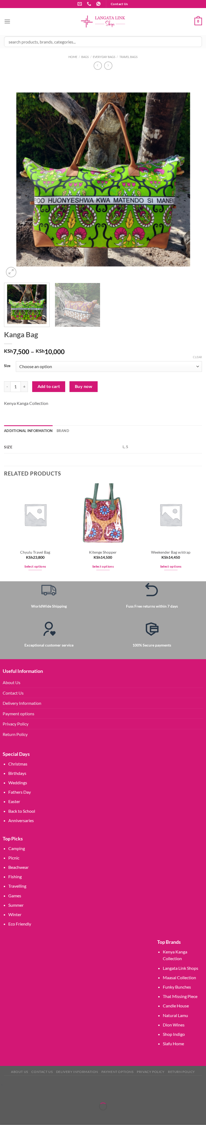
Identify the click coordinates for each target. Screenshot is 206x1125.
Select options (35, 566)
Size (7, 366)
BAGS (85, 57)
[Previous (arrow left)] (5, 1116)
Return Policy (15, 734)
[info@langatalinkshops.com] (80, 4)
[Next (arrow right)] (21, 1116)
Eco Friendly (19, 923)
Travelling (17, 885)
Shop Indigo (174, 1034)
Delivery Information (22, 703)
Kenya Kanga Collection (26, 403)
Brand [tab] (63, 431)
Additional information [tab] (28, 431)
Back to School (21, 811)
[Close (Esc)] (51, 1093)
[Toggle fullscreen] (21, 1093)
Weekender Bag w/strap (170, 552)
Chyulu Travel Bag (35, 552)
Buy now (83, 386)
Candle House (176, 1005)
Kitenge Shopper (103, 552)
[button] (1, 1084)
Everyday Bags (104, 57)
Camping (16, 848)
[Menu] (7, 21)
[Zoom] (11, 272)
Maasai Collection (179, 977)
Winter (14, 914)
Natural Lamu (175, 1015)
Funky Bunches (177, 986)
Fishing (15, 876)
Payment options (18, 713)
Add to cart (49, 386)
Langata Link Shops (180, 968)
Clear (197, 357)
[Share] (36, 1093)
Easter (14, 801)
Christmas (17, 763)
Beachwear (18, 867)
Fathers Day (19, 791)
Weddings (17, 782)
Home (72, 57)
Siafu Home (173, 1043)
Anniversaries (21, 820)
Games (14, 895)
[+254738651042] (90, 4)
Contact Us (13, 692)
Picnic (13, 857)
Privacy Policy (15, 723)
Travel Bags (128, 57)
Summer (16, 905)
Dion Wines (174, 1024)
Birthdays (17, 773)
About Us (11, 682)
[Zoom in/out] (5, 1093)
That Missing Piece (180, 996)
